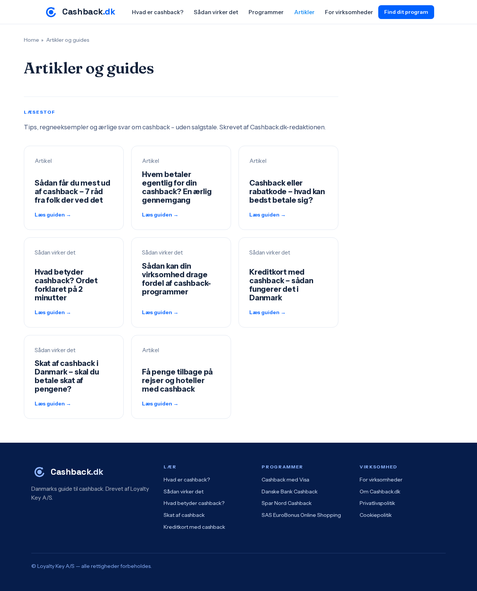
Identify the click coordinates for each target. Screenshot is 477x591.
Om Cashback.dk (380, 491)
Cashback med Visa (285, 479)
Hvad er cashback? (157, 12)
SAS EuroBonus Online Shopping (301, 515)
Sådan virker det (216, 12)
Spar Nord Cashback (287, 503)
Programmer (266, 12)
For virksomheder (349, 12)
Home (31, 40)
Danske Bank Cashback (290, 491)
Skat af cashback (184, 515)
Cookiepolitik (376, 515)
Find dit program (406, 12)
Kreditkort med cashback (194, 527)
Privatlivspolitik (377, 503)
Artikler (304, 12)
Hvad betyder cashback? (194, 503)
